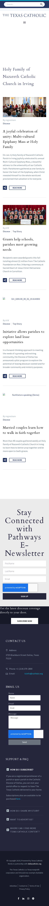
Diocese (6, 123)
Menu (24, 22)
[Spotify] (33, 898)
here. (18, 798)
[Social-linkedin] (23, 898)
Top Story (17, 231)
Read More (17, 188)
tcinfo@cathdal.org (33, 673)
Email (11, 703)
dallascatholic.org (34, 864)
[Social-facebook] (18, 898)
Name (11, 693)
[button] (41, 4)
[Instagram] (28, 898)
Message (12, 713)
